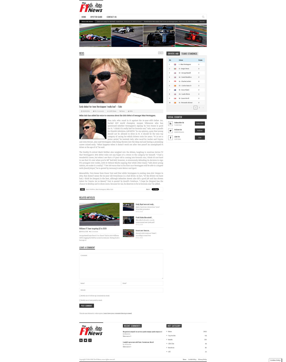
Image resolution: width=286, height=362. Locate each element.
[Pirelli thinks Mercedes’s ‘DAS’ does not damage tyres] (130, 220)
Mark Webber (90, 189)
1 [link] (195, 107)
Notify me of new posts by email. (91, 300)
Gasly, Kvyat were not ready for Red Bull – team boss (127, 41)
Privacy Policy (202, 359)
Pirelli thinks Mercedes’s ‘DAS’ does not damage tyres (150, 22)
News (103, 37)
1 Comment (94, 231)
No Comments (99, 111)
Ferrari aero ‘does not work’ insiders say (202, 22)
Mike (131, 111)
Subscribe (200, 123)
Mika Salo (110, 189)
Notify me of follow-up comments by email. (95, 296)
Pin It (147, 189)
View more (126, 336)
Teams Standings (189, 53)
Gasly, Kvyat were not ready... (145, 204)
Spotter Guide (96, 16)
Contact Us (112, 16)
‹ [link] (191, 107)
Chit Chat (171, 344)
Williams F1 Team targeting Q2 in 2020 (96, 41)
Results (170, 340)
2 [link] (199, 107)
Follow (199, 130)
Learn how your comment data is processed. (117, 313)
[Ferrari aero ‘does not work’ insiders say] (130, 233)
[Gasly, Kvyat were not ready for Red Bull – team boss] (130, 206)
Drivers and (173, 53)
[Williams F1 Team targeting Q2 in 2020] (101, 214)
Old (169, 352)
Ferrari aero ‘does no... (143, 230)
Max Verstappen (101, 189)
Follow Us (178, 130)
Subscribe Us (179, 123)
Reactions (171, 348)
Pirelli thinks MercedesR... (144, 217)
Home (84, 16)
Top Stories (171, 336)
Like (199, 137)
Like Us (177, 137)
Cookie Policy (192, 359)
